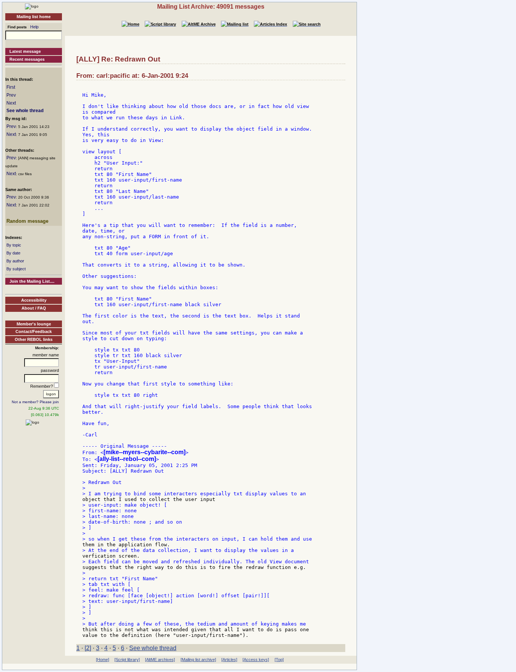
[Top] (279, 659)
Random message (27, 221)
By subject (16, 269)
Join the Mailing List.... (31, 281)
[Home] (32, 6)
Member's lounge (34, 324)
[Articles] (229, 659)
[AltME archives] (160, 659)
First (10, 87)
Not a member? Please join (35, 402)
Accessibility (33, 300)
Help (34, 27)
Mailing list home (34, 16)
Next (11, 103)
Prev (11, 95)
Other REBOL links (34, 339)
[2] (88, 648)
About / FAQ (34, 308)
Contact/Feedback (33, 331)
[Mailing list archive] (198, 659)
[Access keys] (256, 659)
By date (13, 253)
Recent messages (27, 59)
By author (15, 261)
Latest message (25, 51)
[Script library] (127, 659)
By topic (13, 245)
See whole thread (24, 110)
